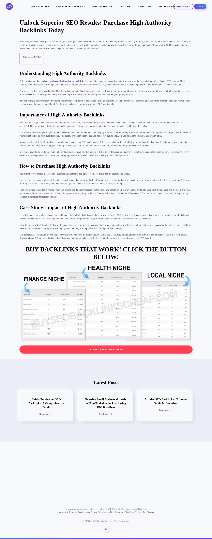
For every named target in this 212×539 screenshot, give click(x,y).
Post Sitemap (148, 512)
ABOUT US (124, 6)
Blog (127, 512)
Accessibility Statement (113, 512)
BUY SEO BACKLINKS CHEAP (106, 349)
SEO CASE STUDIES (101, 6)
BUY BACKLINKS (40, 6)
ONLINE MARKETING (169, 6)
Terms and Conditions (78, 512)
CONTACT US (144, 6)
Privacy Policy (97, 512)
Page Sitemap (135, 512)
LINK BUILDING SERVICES (70, 6)
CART (200, 6)
